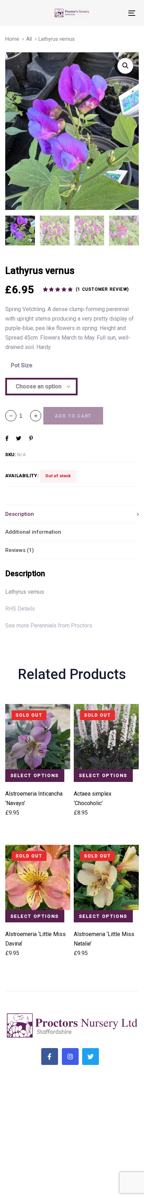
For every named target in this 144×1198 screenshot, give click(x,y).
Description (19, 514)
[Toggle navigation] (114, 13)
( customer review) (102, 289)
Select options (34, 775)
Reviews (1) (19, 550)
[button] (35, 415)
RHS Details (20, 608)
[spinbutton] (23, 416)
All (29, 39)
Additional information (33, 532)
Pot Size (21, 365)
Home (12, 39)
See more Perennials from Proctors (48, 625)
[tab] (72, 514)
